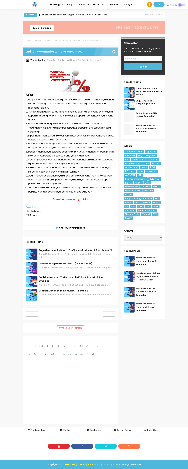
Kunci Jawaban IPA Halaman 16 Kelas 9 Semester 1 (146, 291)
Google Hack (131, 167)
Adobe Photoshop (134, 151)
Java (140, 171)
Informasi (130, 171)
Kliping (128, 182)
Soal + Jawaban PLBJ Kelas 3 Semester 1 (146, 115)
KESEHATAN (155, 179)
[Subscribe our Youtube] (59, 446)
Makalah (146, 186)
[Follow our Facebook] (82, 446)
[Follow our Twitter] (106, 446)
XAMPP (128, 218)
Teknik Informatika (146, 210)
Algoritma (151, 151)
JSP (139, 175)
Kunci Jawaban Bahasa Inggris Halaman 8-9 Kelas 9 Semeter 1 (74, 14)
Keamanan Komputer (135, 179)
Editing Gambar (132, 163)
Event (146, 163)
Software (130, 210)
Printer (128, 202)
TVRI (155, 214)
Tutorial (146, 214)
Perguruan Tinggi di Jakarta (138, 198)
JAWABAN (70, 60)
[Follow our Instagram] (129, 446)
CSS (127, 159)
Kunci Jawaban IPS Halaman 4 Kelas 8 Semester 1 (146, 261)
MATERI (156, 186)
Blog (140, 155)
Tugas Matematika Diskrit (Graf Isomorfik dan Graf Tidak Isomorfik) (76, 250)
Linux (147, 182)
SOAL (83, 60)
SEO (133, 206)
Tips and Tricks (132, 214)
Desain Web (138, 159)
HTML (152, 167)
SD (77, 60)
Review (146, 202)
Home (144, 167)
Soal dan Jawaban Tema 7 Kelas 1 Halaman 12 (63, 290)
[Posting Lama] (109, 314)
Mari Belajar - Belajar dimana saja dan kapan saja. (93, 464)
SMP (148, 206)
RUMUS (156, 202)
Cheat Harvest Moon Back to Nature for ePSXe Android (149, 91)
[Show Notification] (149, 4)
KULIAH (138, 182)
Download (31, 207)
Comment (95, 60)
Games (155, 163)
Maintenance (131, 186)
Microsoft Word (132, 190)
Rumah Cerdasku (42, 27)
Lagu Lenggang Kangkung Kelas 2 (145, 102)
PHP (157, 198)
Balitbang (130, 155)
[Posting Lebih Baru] (32, 314)
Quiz (137, 202)
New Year (148, 190)
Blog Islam (151, 155)
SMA (140, 206)
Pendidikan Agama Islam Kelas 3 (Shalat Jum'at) (65, 263)
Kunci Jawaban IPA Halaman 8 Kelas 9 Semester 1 (146, 128)
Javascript (151, 171)
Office (128, 194)
